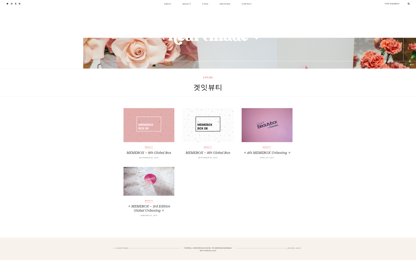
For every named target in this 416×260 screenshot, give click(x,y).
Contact (247, 4)
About (168, 4)
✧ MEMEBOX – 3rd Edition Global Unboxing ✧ (149, 208)
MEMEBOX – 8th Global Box (208, 153)
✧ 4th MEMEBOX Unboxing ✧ (267, 153)
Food (205, 4)
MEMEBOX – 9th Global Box (149, 153)
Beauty (187, 4)
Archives (225, 4)
